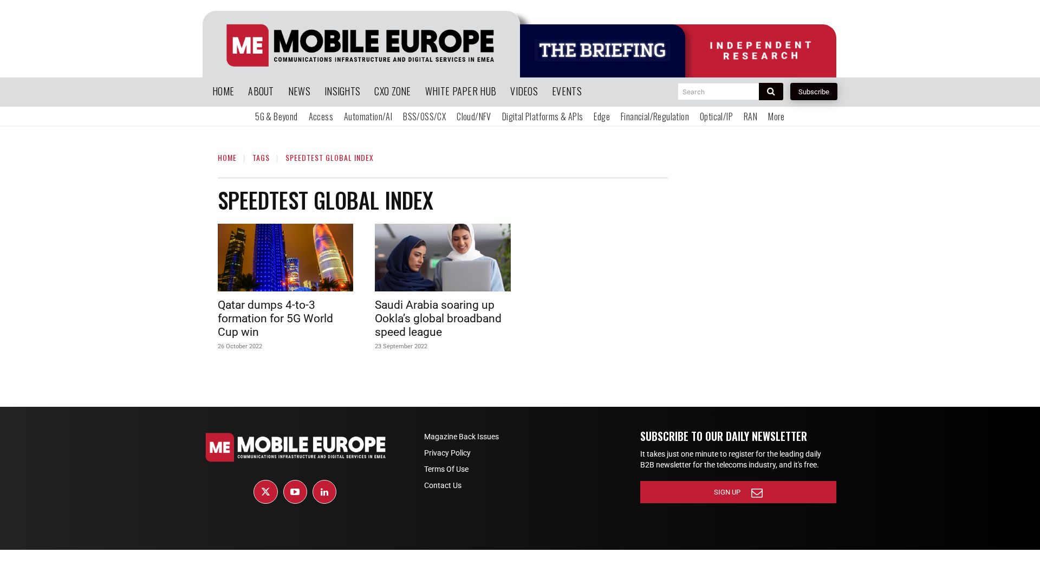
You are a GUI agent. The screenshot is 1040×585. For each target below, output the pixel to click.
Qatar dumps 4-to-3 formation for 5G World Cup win (275, 318)
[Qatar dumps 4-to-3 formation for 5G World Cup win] (285, 257)
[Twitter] (265, 492)
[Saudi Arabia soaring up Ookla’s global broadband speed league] (442, 257)
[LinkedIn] (324, 492)
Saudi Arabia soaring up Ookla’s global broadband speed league (438, 318)
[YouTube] (295, 492)
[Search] (771, 91)
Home (227, 157)
